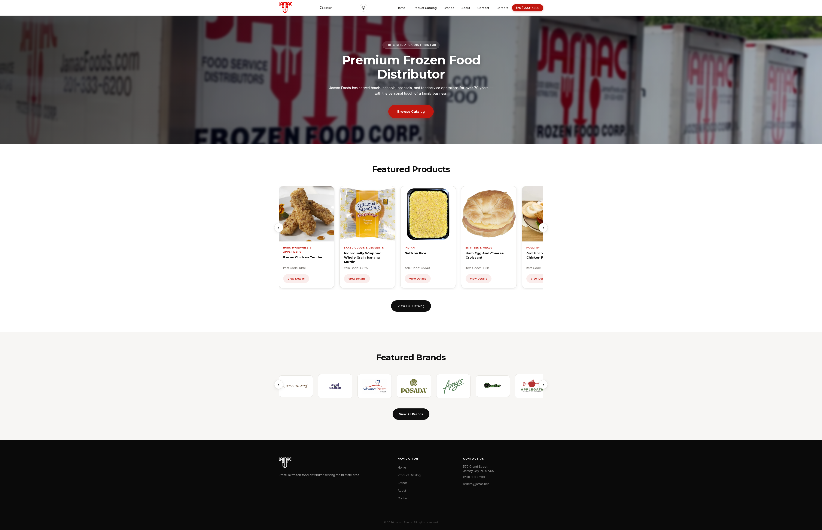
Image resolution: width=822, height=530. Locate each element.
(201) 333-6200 (527, 8)
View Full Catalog (411, 306)
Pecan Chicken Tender (303, 257)
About (466, 8)
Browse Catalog (411, 111)
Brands (449, 8)
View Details (296, 278)
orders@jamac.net (476, 484)
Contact (483, 8)
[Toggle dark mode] (363, 8)
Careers (502, 8)
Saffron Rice (415, 253)
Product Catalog (424, 8)
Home (401, 8)
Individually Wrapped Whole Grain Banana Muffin (362, 257)
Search (327, 7)
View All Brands (411, 414)
